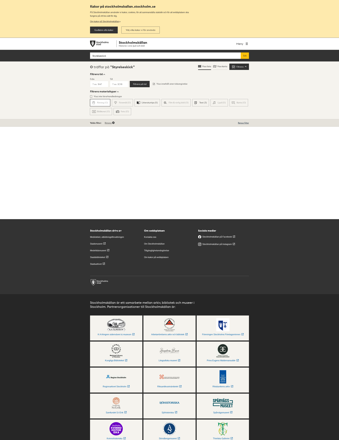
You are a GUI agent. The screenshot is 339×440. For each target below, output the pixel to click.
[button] (97, 74)
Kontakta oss (150, 237)
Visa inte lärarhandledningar (108, 96)
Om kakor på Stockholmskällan (104, 21)
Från (92, 79)
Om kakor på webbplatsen (156, 257)
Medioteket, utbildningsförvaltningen (107, 237)
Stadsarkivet (96, 264)
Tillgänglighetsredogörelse (156, 250)
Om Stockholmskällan (154, 244)
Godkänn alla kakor (103, 30)
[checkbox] (147, 102)
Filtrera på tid (139, 84)
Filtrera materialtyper (103, 91)
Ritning (108, 122)
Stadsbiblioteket (97, 257)
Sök (245, 55)
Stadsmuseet (96, 244)
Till (111, 79)
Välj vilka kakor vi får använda (140, 30)
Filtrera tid (96, 74)
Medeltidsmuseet (98, 250)
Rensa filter (243, 122)
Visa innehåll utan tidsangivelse (172, 83)
